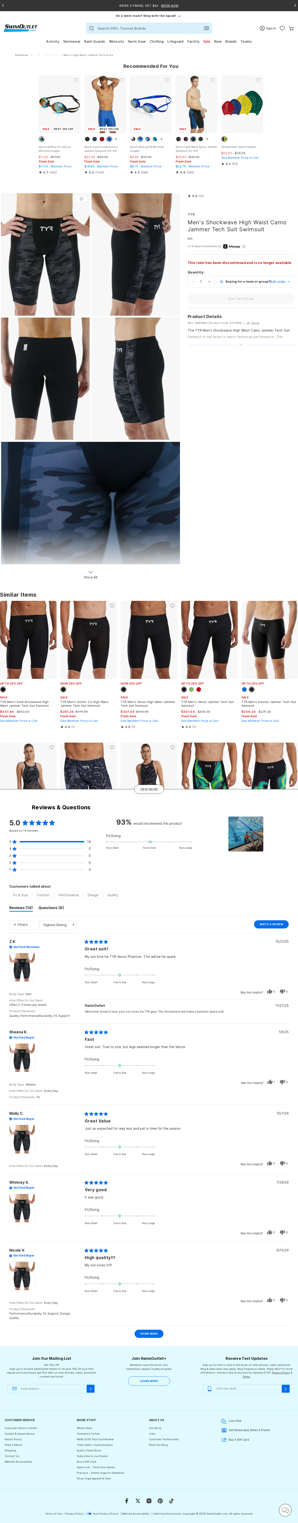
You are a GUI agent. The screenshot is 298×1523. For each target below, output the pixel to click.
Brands (231, 41)
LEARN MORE (149, 1381)
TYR (191, 214)
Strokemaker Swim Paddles (238, 147)
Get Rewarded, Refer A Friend (249, 1430)
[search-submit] (91, 28)
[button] (196, 196)
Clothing (157, 41)
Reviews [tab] (21, 908)
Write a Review (274, 925)
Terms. (246, 1376)
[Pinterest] (160, 1501)
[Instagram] (149, 1501)
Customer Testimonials (164, 1439)
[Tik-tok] (171, 1501)
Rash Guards (94, 41)
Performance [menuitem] (69, 895)
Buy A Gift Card (239, 1439)
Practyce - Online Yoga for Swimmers (101, 1473)
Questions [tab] (51, 908)
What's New (84, 1428)
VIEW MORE (149, 789)
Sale (206, 41)
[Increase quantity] (209, 282)
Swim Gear (137, 41)
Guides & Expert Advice (20, 1433)
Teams (246, 41)
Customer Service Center (21, 1428)
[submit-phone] (286, 1389)
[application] (285, 1510)
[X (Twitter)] (138, 1501)
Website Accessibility (18, 1461)
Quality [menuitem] (112, 895)
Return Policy (13, 1439)
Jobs (152, 1433)
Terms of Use (53, 1513)
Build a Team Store (89, 1450)
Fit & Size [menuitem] (20, 895)
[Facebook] (126, 1501)
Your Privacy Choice (106, 1513)
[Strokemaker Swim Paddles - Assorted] (242, 104)
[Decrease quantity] (193, 282)
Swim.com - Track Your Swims (96, 1467)
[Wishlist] (282, 28)
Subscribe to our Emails (92, 1456)
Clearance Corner (88, 1433)
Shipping (10, 1450)
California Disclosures (167, 1513)
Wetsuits (116, 41)
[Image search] (206, 28)
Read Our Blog (158, 1445)
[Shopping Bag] (291, 28)
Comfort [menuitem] (43, 895)
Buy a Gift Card (86, 1461)
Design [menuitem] (93, 895)
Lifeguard (175, 41)
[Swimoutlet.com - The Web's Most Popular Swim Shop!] (20, 28)
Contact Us (12, 1456)
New (218, 41)
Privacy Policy (281, 1372)
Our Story (155, 1428)
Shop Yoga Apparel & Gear (94, 1478)
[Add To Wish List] (81, 199)
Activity (52, 41)
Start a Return (13, 1445)
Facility (193, 41)
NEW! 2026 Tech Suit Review (95, 1439)
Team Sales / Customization (95, 1445)
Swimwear (71, 41)
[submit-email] (91, 1389)
